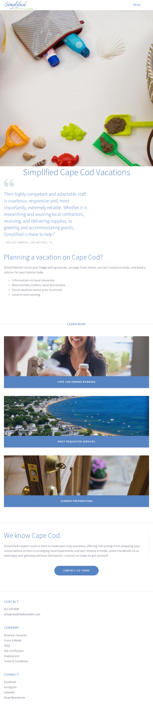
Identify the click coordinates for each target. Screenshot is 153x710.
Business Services (15, 635)
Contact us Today (76, 570)
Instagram (10, 687)
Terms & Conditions (16, 661)
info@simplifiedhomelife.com (22, 614)
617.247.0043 (11, 609)
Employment (12, 656)
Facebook (10, 682)
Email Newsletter (14, 697)
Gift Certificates (14, 651)
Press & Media (13, 640)
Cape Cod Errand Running (77, 382)
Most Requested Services (76, 441)
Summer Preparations (77, 501)
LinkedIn (9, 692)
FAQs (7, 646)
